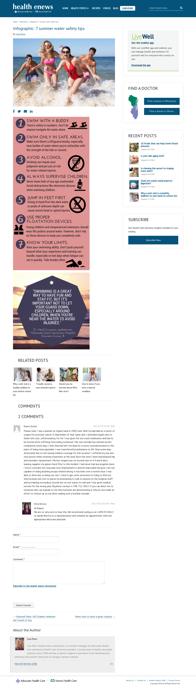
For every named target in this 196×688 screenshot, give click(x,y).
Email (24, 546)
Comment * (19, 559)
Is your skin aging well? (152, 156)
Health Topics (79, 8)
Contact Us (141, 680)
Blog (115, 8)
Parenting (23, 22)
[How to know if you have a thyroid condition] (92, 374)
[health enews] (33, 9)
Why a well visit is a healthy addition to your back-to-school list (159, 194)
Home (65, 8)
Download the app (141, 65)
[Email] (111, 663)
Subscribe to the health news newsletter (34, 585)
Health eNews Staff (157, 680)
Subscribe (127, 8)
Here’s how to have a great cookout (93, 616)
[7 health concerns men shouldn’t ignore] (46, 374)
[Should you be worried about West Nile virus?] (69, 374)
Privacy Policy (174, 680)
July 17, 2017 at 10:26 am (100, 503)
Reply (113, 426)
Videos (107, 8)
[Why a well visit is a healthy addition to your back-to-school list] (23, 374)
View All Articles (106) (26, 663)
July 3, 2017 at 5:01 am (101, 426)
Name (17, 534)
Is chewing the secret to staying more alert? (157, 169)
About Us (130, 680)
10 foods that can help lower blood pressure (159, 145)
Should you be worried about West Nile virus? (68, 388)
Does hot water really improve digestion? (156, 182)
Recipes (96, 8)
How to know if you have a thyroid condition (91, 388)
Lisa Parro (20, 34)
